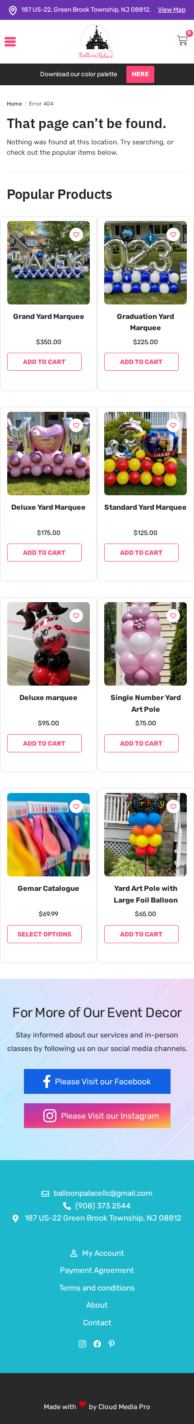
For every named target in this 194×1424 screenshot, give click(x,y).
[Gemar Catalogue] (48, 834)
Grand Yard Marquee (48, 316)
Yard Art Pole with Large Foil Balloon (146, 894)
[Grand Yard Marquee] (48, 262)
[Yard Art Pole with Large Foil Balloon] (145, 834)
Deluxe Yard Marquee (48, 507)
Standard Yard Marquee (145, 507)
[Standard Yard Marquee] (145, 453)
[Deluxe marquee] (48, 644)
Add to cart (44, 362)
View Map (171, 10)
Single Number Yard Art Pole (146, 703)
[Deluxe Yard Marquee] (48, 453)
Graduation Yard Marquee (145, 322)
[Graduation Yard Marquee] (145, 262)
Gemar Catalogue (48, 888)
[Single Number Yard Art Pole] (145, 644)
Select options (44, 934)
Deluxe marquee (48, 697)
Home (14, 104)
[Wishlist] (76, 234)
